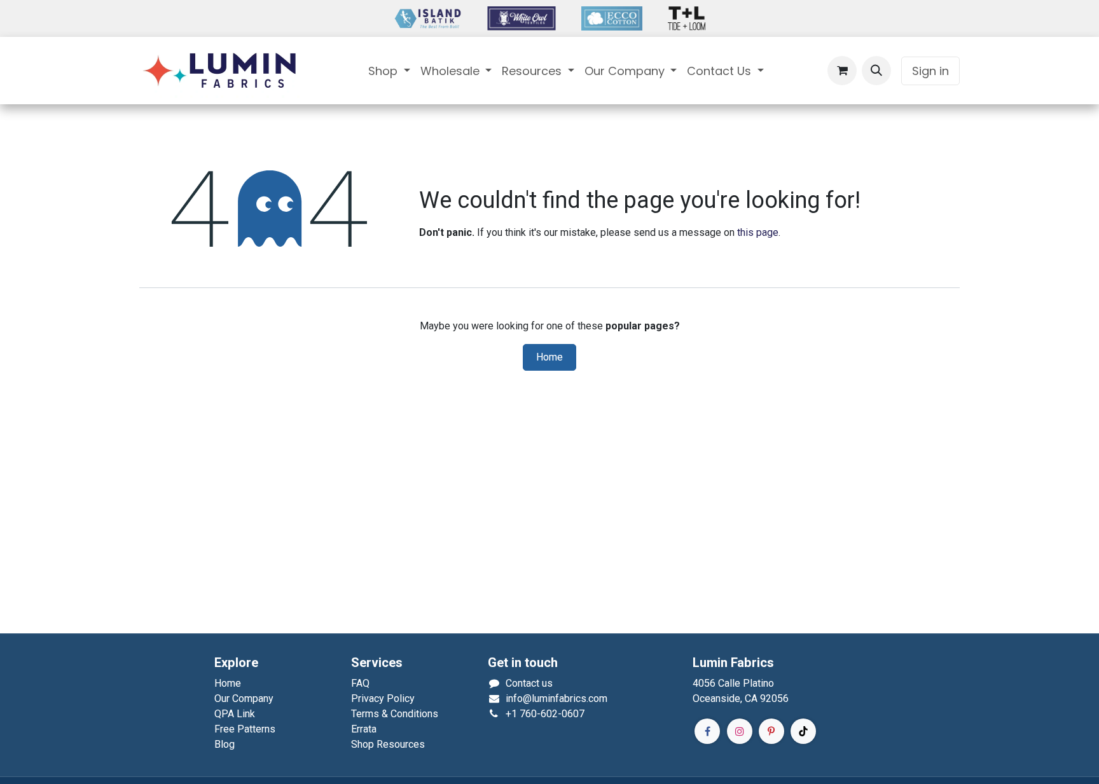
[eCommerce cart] (842, 70)
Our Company (243, 698)
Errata (364, 729)
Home (549, 357)
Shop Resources (388, 744)
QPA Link (234, 714)
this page (757, 232)
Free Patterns (244, 729)
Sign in (930, 71)
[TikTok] (803, 731)
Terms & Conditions (394, 714)
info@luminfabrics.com (556, 698)
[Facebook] (707, 731)
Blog (224, 744)
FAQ (360, 683)
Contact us (529, 683)
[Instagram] (739, 731)
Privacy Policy (383, 698)
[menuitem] (389, 71)
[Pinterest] (771, 731)
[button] (876, 70)
